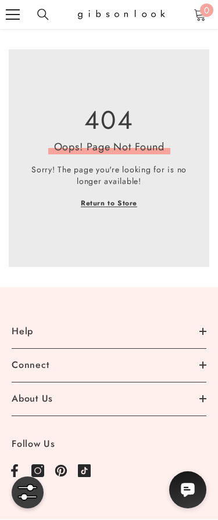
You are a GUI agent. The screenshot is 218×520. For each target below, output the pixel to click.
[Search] (43, 14)
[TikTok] (84, 470)
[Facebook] (14, 470)
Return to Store (109, 203)
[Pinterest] (61, 470)
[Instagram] (37, 470)
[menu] (13, 14)
